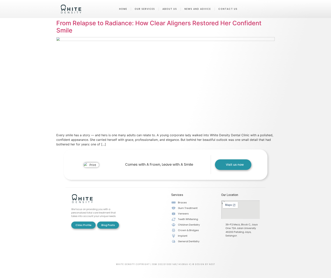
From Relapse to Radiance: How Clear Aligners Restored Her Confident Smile (158, 26)
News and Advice (197, 9)
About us (169, 9)
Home (123, 9)
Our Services (145, 9)
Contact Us (228, 9)
